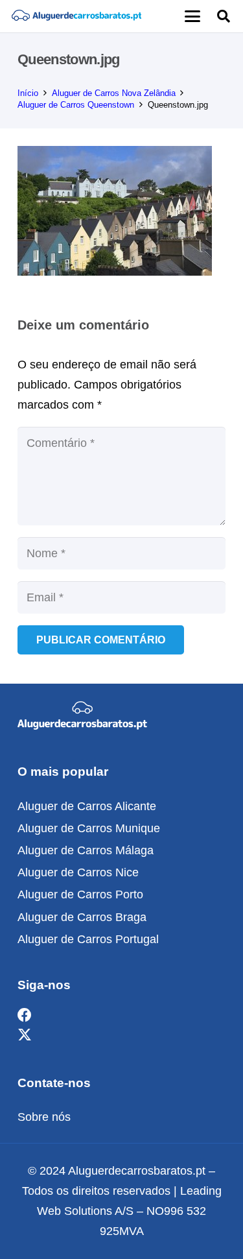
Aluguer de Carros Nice (78, 872)
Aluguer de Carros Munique (88, 828)
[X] (24, 1035)
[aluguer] (76, 16)
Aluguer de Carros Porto (80, 894)
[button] (192, 16)
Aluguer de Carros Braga (81, 917)
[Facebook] (24, 1015)
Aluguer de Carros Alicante (86, 806)
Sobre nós (44, 1116)
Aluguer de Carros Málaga (85, 850)
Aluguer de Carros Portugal (88, 939)
